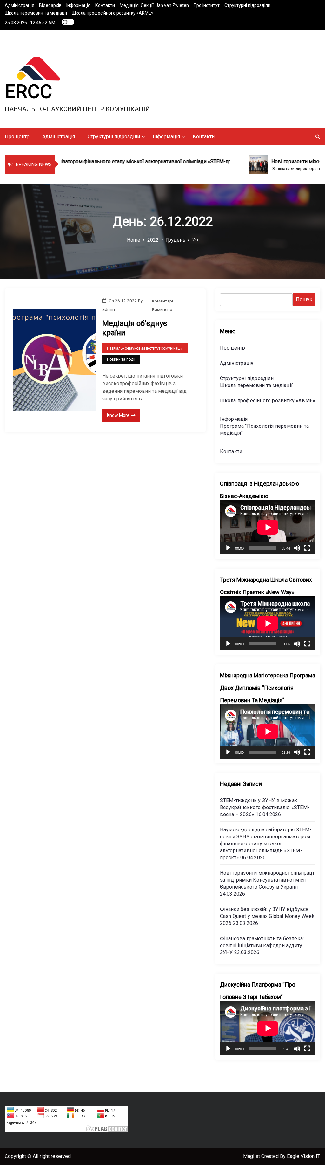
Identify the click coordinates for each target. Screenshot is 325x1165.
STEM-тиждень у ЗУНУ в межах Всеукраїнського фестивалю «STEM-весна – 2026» (264, 807)
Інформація (78, 5)
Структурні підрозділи (247, 5)
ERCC (28, 91)
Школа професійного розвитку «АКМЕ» (112, 13)
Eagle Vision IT (303, 1156)
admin (108, 309)
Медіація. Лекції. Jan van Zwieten (154, 5)
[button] (317, 137)
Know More (118, 415)
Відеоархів (50, 5)
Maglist (252, 1156)
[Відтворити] (228, 548)
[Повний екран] (307, 548)
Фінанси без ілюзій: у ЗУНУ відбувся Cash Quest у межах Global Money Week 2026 (267, 916)
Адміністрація (19, 5)
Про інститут (207, 5)
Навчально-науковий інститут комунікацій (145, 348)
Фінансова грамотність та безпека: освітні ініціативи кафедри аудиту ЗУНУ (262, 945)
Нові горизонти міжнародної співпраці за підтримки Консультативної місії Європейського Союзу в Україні (267, 880)
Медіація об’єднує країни (134, 328)
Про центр (17, 137)
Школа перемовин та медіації (36, 13)
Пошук (304, 299)
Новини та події (121, 359)
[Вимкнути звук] (297, 548)
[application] (267, 527)
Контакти (105, 5)
